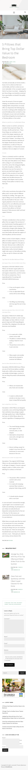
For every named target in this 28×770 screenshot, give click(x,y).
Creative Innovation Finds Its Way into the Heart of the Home (13, 727)
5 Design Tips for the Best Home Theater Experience (13, 603)
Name (6, 636)
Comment (7, 618)
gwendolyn (8, 63)
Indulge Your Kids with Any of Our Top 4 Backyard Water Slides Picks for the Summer (18, 559)
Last (20, 743)
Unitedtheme (8, 767)
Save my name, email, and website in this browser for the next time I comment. (14, 658)
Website (6, 650)
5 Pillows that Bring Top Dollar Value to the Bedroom (13, 707)
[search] (25, 12)
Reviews (10, 540)
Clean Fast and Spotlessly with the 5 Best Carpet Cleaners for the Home (18, 581)
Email (6, 643)
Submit (5, 750)
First (20, 740)
